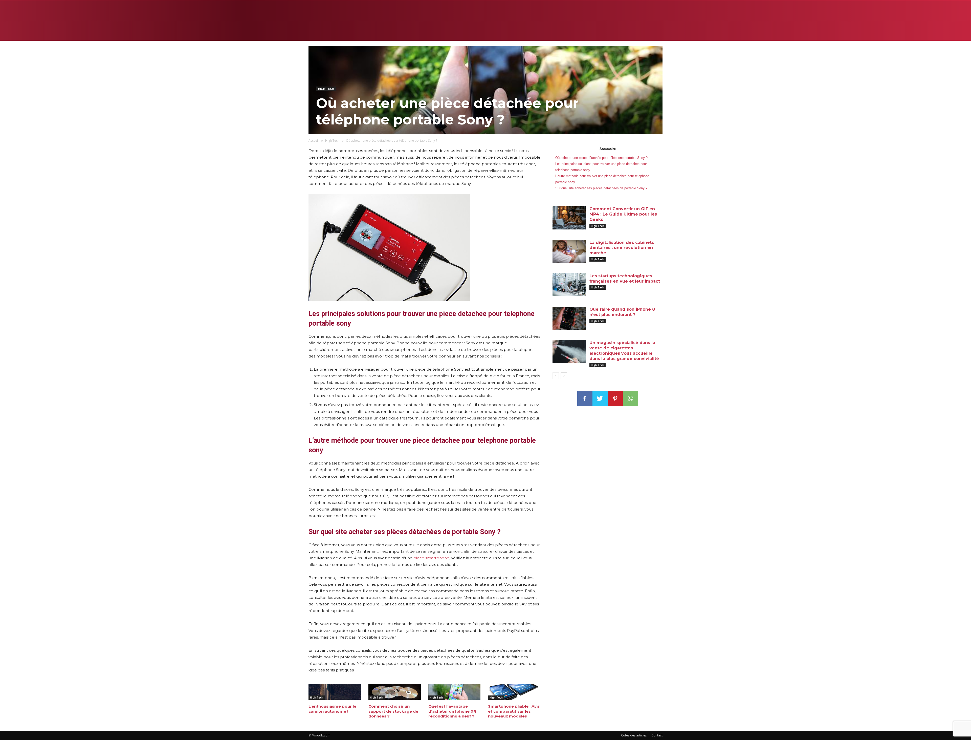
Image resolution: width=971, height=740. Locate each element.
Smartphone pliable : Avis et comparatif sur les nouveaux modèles (514, 711)
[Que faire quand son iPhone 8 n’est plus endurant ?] (569, 318)
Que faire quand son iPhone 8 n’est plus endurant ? (622, 312)
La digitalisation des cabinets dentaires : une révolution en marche (621, 248)
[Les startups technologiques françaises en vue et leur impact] (569, 284)
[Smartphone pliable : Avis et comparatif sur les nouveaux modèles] (514, 692)
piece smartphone (431, 558)
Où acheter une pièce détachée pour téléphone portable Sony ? (601, 158)
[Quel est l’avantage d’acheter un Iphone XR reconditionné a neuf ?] (454, 692)
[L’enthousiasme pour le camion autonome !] (334, 692)
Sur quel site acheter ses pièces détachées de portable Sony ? (601, 188)
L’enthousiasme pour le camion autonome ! (332, 709)
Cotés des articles (634, 735)
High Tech (326, 89)
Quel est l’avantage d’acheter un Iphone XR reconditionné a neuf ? (452, 711)
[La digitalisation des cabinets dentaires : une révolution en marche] (569, 251)
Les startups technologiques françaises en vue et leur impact (624, 278)
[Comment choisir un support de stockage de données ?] (394, 692)
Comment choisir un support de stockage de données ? (393, 711)
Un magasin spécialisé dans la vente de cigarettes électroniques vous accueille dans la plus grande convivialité (624, 350)
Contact (657, 735)
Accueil (313, 140)
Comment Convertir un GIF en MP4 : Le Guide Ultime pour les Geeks (623, 214)
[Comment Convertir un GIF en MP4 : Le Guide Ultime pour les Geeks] (569, 217)
